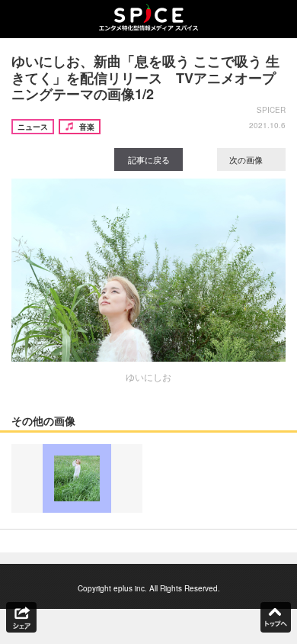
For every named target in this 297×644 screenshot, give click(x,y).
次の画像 (247, 159)
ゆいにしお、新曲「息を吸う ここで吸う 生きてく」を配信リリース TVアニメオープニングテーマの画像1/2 (145, 77)
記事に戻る (149, 159)
